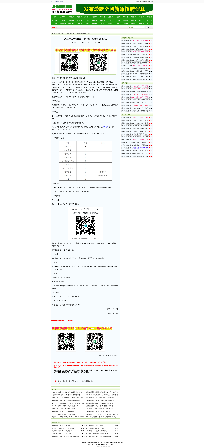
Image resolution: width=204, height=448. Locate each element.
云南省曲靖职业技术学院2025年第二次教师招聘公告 (75, 381)
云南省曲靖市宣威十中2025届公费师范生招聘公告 (66, 400)
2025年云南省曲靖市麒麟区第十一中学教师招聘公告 (100, 408)
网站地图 (150, 1)
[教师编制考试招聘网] (62, 5)
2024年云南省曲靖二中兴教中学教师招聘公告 (65, 406)
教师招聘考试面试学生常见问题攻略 (62, 431)
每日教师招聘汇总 (127, 68)
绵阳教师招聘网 (126, 145)
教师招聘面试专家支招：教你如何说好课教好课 (65, 436)
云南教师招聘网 (70, 34)
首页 (62, 34)
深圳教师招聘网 (126, 63)
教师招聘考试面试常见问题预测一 (95, 425)
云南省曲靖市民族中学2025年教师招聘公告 (98, 411)
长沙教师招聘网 (126, 134)
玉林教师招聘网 (126, 74)
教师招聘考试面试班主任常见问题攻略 (63, 428)
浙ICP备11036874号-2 (109, 444)
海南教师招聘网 (126, 153)
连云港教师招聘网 (127, 65)
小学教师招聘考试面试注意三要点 (61, 433)
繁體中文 (144, 1)
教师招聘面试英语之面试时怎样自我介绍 (97, 433)
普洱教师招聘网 (126, 79)
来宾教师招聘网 (126, 43)
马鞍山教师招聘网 (127, 54)
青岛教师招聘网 (126, 60)
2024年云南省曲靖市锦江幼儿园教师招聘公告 (65, 414)
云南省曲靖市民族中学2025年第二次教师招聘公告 (66, 395)
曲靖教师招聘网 (81, 34)
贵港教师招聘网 (126, 41)
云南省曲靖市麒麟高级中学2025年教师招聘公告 (99, 403)
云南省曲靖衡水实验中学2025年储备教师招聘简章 (100, 397)
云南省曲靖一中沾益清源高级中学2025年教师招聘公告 (67, 397)
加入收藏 (138, 1)
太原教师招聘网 (126, 52)
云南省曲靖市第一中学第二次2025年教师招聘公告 (100, 400)
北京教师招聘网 (126, 57)
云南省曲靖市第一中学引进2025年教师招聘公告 (99, 406)
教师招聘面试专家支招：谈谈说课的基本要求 (98, 436)
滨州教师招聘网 (126, 76)
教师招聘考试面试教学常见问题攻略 (96, 428)
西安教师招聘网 (126, 150)
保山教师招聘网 (126, 148)
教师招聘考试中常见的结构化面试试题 (96, 431)
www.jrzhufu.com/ (95, 442)
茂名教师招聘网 (126, 49)
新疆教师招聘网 (126, 71)
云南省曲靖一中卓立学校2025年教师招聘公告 (65, 408)
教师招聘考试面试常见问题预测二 (61, 425)
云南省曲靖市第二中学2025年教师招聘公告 (64, 411)
